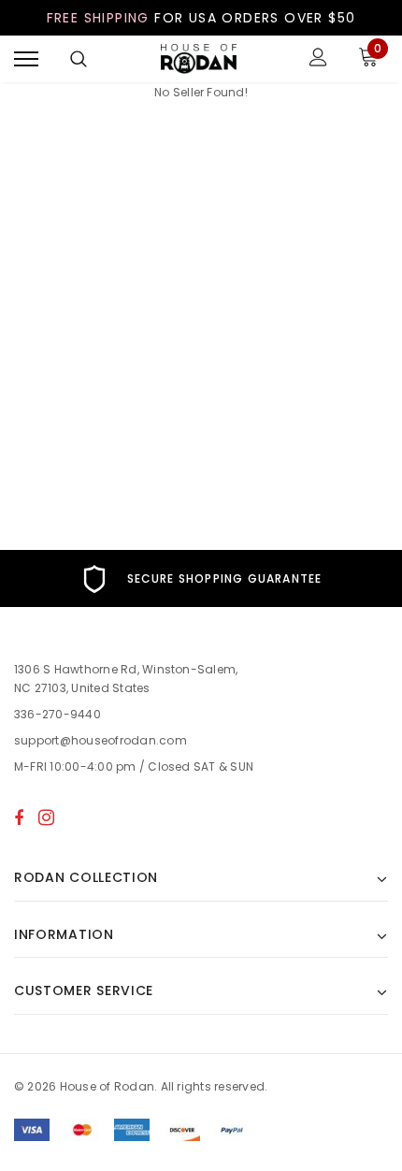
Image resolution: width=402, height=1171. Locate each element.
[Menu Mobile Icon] (26, 59)
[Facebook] (18, 817)
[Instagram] (46, 817)
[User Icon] (318, 59)
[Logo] (199, 59)
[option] (201, 578)
